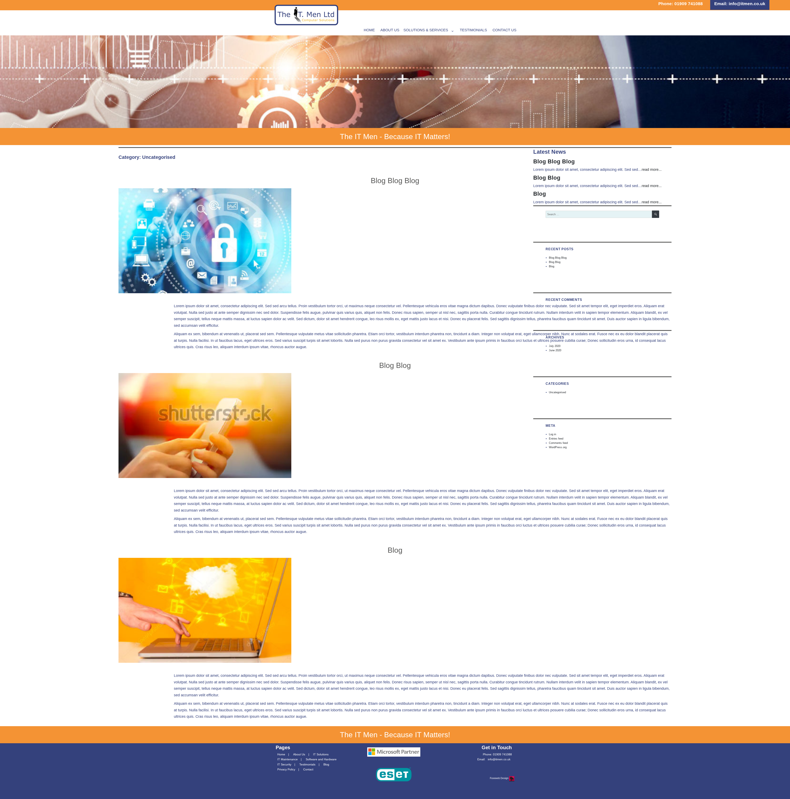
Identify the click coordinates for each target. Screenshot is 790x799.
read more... (652, 169)
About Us (389, 30)
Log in (552, 434)
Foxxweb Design (499, 778)
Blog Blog (395, 365)
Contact (308, 769)
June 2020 (555, 350)
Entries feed (556, 438)
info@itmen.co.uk (747, 3)
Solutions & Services (425, 30)
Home (369, 30)
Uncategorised (557, 392)
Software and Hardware (321, 759)
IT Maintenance (287, 759)
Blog (395, 550)
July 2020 (554, 346)
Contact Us (504, 30)
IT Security (284, 764)
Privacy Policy (286, 769)
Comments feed (558, 442)
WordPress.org (558, 447)
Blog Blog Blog (395, 180)
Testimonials (473, 30)
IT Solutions (321, 754)
